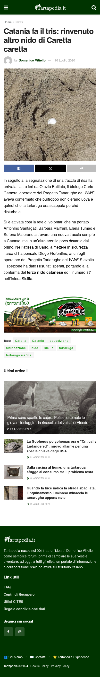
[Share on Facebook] (19, 168)
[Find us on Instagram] (20, 631)
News (19, 22)
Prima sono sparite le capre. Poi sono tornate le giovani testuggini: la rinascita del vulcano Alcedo (47, 420)
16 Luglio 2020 (65, 60)
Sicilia (49, 348)
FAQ (7, 587)
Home (8, 22)
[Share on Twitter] (50, 168)
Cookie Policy (39, 666)
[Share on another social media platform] (81, 168)
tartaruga (66, 348)
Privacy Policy (60, 666)
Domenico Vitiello (32, 60)
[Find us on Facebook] (8, 631)
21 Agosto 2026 (39, 457)
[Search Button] (94, 7)
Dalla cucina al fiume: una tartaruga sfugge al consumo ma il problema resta (60, 469)
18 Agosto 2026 (39, 504)
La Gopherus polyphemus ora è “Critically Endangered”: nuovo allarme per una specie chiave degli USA (61, 446)
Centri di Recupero (19, 594)
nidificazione (16, 348)
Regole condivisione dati (24, 608)
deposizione (59, 340)
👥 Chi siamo (13, 656)
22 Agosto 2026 (20, 429)
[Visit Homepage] (50, 7)
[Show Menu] (6, 7)
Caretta (20, 340)
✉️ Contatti (38, 656)
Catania (38, 340)
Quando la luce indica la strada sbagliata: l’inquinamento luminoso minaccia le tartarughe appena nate (61, 493)
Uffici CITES (13, 601)
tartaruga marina (19, 355)
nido (35, 348)
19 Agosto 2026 (39, 478)
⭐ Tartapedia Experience (71, 656)
